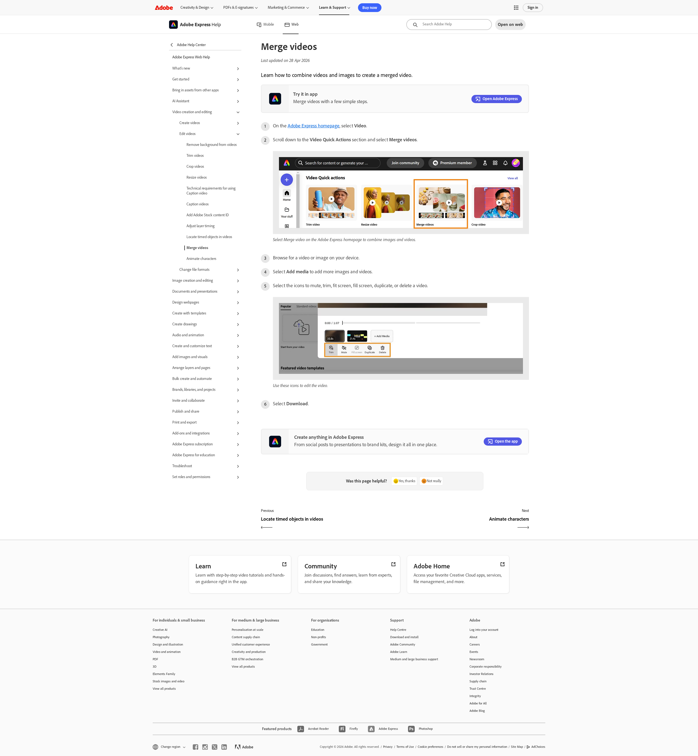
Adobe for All (478, 703)
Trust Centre (478, 689)
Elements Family (164, 674)
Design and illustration (168, 644)
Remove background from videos (211, 144)
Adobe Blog (477, 711)
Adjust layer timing (200, 226)
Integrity (475, 696)
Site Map (517, 747)
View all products (164, 689)
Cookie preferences (430, 747)
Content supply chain (246, 637)
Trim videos (195, 155)
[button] (516, 7)
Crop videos (195, 166)
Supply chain (478, 681)
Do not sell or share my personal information (477, 747)
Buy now (369, 7)
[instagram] (205, 747)
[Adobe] (164, 7)
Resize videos (196, 177)
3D (155, 666)
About (473, 637)
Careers (475, 644)
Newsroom (477, 659)
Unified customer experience (251, 644)
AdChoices (538, 747)
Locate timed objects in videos (209, 237)
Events (474, 652)
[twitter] (214, 747)
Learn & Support (332, 7)
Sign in (533, 7)
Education (317, 630)
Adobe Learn (398, 652)
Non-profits (318, 637)
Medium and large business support (414, 659)
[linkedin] (224, 747)
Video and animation (166, 652)
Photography (161, 637)
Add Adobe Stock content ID (207, 215)
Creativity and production (249, 652)
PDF (155, 659)
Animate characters (201, 258)
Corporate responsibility (486, 666)
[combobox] (449, 24)
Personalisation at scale (247, 630)
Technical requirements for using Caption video (211, 191)
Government (319, 644)
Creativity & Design (194, 7)
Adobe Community (402, 644)
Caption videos (197, 204)
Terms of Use (405, 747)
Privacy (388, 747)
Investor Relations (482, 674)
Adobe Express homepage (313, 126)
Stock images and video (168, 681)
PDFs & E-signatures (238, 7)
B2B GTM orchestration (247, 659)
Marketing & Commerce (286, 7)
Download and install (404, 637)
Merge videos (197, 247)
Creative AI (160, 630)
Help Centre (398, 630)
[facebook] (195, 747)
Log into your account (484, 630)
